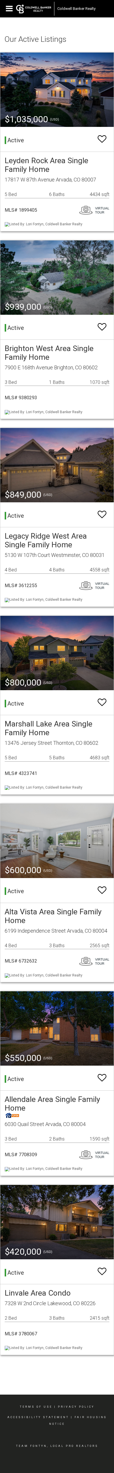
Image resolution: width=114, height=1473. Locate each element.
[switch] (102, 139)
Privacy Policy (76, 1406)
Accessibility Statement (38, 1417)
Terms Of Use (36, 1406)
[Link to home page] (33, 8)
